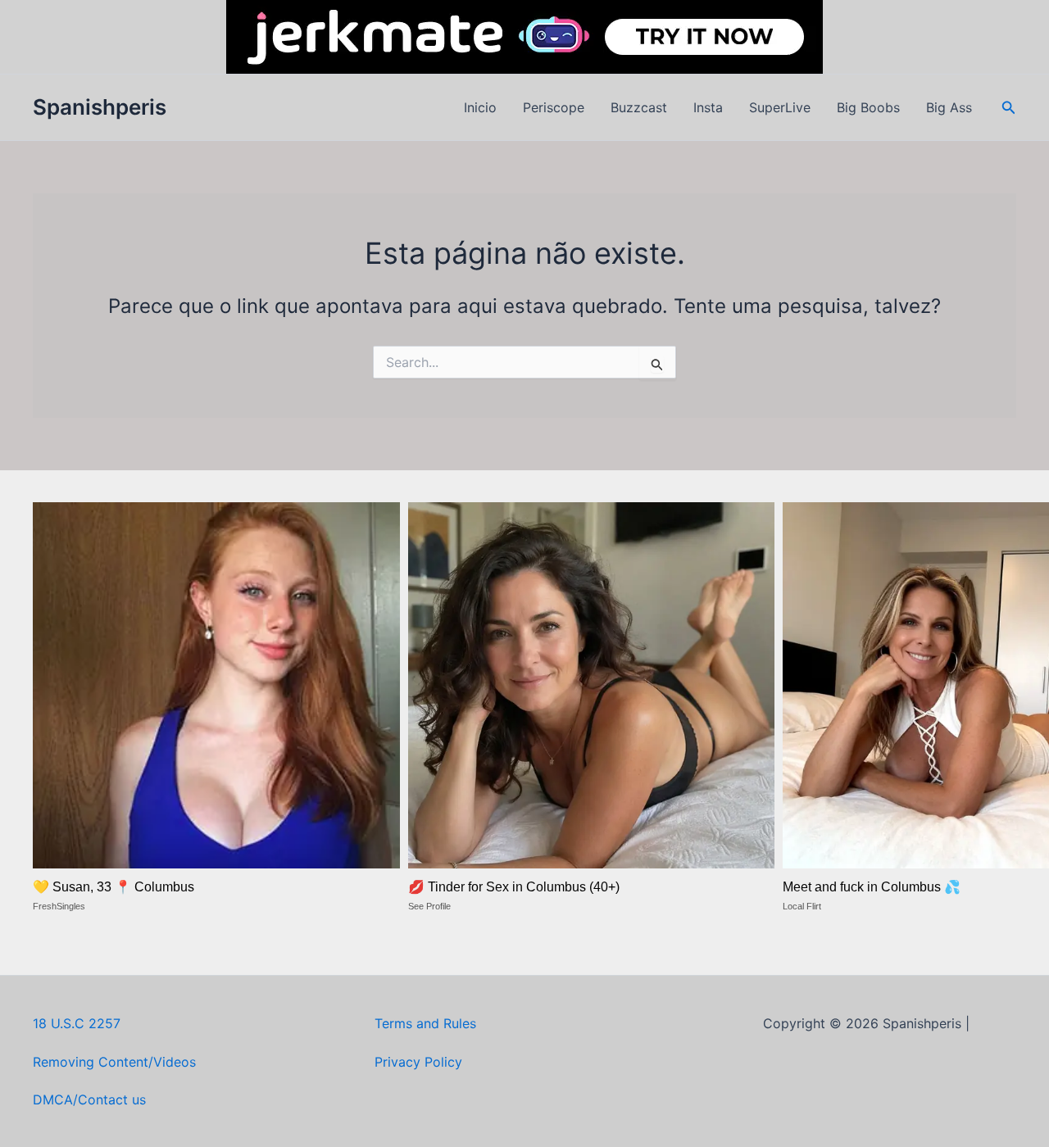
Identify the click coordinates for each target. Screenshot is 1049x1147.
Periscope (553, 107)
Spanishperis (99, 107)
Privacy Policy (418, 1062)
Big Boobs (868, 107)
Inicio (480, 107)
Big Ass (949, 107)
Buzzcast (639, 107)
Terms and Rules (425, 1023)
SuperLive (780, 107)
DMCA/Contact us (89, 1099)
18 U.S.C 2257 (76, 1023)
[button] (1008, 107)
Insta (708, 107)
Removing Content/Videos (114, 1062)
